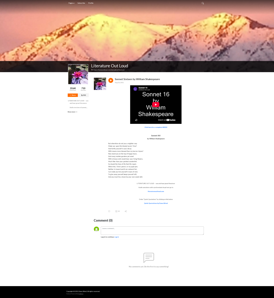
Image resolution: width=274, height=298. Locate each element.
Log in (116, 237)
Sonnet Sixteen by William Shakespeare (137, 79)
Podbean (80, 294)
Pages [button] (70, 3)
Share (74, 95)
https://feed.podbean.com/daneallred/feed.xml (108, 70)
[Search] (203, 3)
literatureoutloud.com (156, 191)
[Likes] (109, 211)
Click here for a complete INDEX (155, 127)
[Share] (126, 211)
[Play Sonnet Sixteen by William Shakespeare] (110, 80)
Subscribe (81, 3)
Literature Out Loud (109, 65)
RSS (84, 95)
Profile (90, 3)
